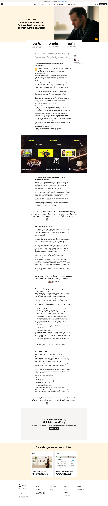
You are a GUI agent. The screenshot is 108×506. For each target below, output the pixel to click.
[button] (54, 154)
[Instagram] (19, 489)
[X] (21, 489)
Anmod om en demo (54, 428)
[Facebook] (25, 489)
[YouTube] (27, 489)
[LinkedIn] (23, 489)
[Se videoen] (76, 24)
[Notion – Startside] (2, 4)
